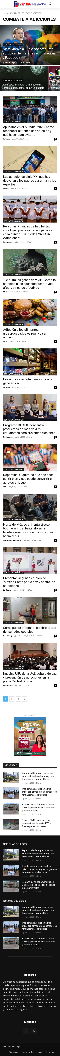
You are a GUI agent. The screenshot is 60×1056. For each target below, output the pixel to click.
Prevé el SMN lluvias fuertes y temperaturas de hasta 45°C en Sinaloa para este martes (37, 823)
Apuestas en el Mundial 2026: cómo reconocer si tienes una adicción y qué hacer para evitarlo (28, 131)
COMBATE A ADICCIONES (13, 45)
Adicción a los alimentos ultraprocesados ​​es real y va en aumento (25, 333)
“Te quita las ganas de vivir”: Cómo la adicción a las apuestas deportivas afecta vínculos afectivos (29, 284)
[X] (34, 1031)
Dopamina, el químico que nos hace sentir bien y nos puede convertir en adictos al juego (28, 478)
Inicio (5, 13)
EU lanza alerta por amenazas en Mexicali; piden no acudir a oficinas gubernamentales (38, 807)
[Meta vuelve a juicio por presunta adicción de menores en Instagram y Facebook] (30, 45)
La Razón (7, 590)
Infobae (6, 139)
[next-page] (24, 699)
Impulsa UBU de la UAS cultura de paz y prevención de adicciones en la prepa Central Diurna (30, 677)
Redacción (8, 242)
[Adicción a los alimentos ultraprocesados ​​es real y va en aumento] (30, 312)
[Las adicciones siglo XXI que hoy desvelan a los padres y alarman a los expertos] (30, 159)
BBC (4, 486)
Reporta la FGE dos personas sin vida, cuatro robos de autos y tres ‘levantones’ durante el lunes (38, 776)
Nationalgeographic (12, 636)
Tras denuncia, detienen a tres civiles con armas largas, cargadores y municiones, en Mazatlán (39, 792)
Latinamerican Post (12, 540)
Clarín (6, 188)
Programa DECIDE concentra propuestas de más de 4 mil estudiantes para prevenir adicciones (29, 429)
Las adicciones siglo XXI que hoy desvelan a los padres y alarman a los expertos (29, 180)
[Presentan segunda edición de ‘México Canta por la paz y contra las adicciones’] (30, 560)
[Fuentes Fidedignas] (30, 4)
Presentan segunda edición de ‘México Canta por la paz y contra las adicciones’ (29, 582)
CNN (5, 292)
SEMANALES (15, 13)
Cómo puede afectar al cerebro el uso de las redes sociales (29, 629)
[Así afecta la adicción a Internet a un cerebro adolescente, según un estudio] (24, 78)
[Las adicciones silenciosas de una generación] (30, 361)
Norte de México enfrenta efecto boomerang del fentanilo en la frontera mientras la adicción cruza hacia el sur (28, 530)
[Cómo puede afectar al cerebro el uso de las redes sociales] (30, 610)
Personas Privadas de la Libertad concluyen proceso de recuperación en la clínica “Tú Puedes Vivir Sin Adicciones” (28, 232)
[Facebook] (26, 1031)
